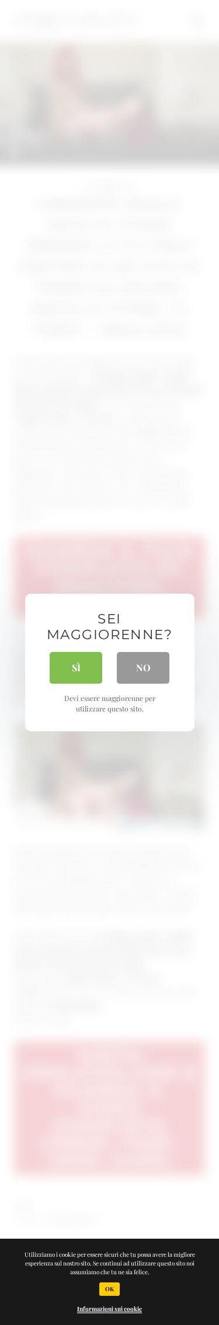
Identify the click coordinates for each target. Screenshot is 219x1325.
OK (109, 1289)
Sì (76, 667)
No (143, 667)
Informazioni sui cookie (109, 1309)
